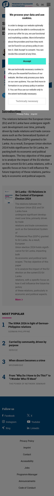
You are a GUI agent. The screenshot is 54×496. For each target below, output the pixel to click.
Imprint (34, 114)
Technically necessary (27, 101)
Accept (27, 61)
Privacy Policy (23, 114)
